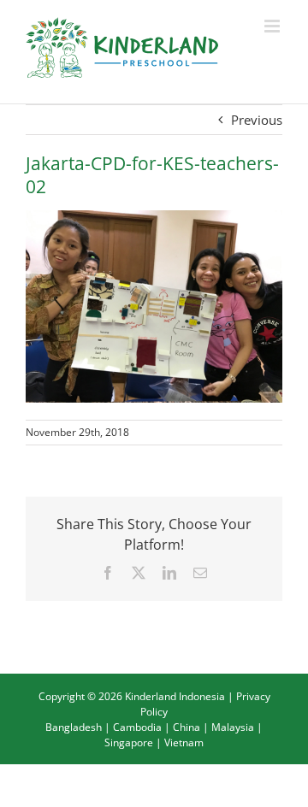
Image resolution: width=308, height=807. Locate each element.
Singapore (128, 742)
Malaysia (232, 727)
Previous (256, 119)
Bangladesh (73, 727)
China (186, 727)
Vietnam (184, 742)
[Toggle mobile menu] (273, 26)
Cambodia (137, 727)
